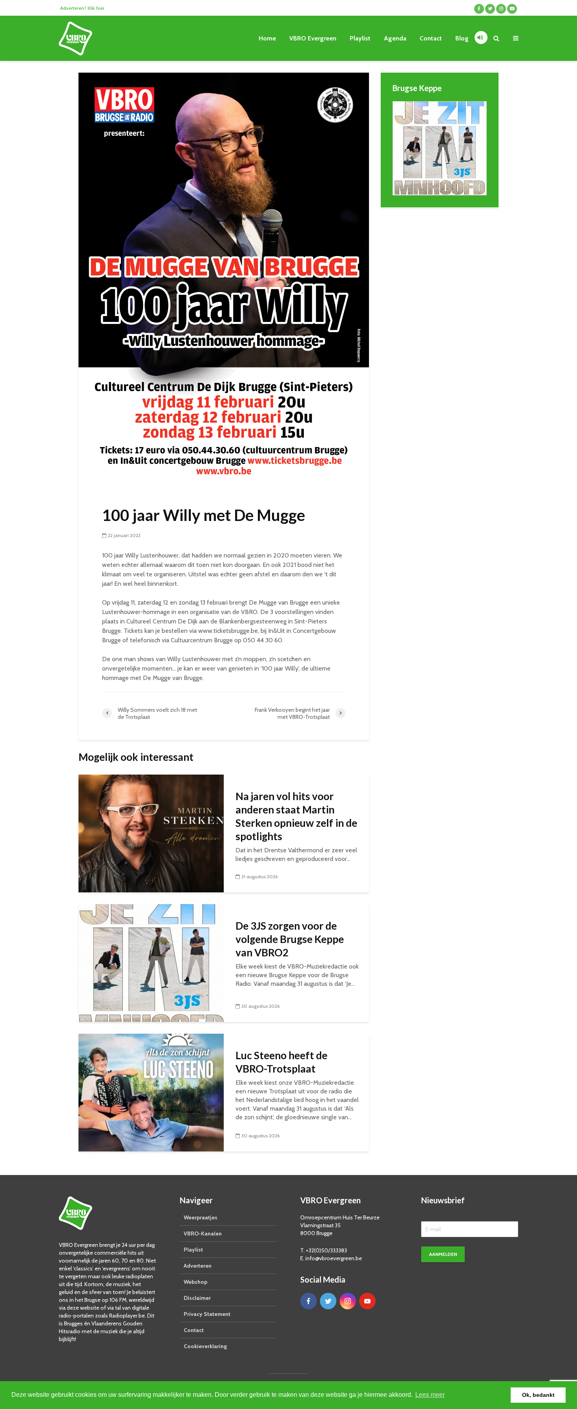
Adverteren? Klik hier (82, 8)
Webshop (195, 1281)
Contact (431, 38)
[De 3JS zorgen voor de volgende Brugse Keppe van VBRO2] (151, 962)
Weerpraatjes (200, 1217)
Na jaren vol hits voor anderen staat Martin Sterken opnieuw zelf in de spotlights (296, 816)
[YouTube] (367, 1301)
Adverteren (198, 1265)
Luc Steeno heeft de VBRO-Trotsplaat (281, 1062)
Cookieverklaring (205, 1346)
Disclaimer (197, 1297)
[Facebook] (308, 1301)
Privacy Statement (207, 1314)
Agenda (395, 38)
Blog (462, 38)
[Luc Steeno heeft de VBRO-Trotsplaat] (151, 1092)
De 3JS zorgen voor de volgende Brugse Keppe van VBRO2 (290, 939)
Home (267, 38)
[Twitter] (328, 1301)
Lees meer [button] (430, 1394)
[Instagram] (348, 1301)
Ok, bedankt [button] (538, 1395)
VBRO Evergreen (312, 38)
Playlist (360, 38)
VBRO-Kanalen (203, 1233)
